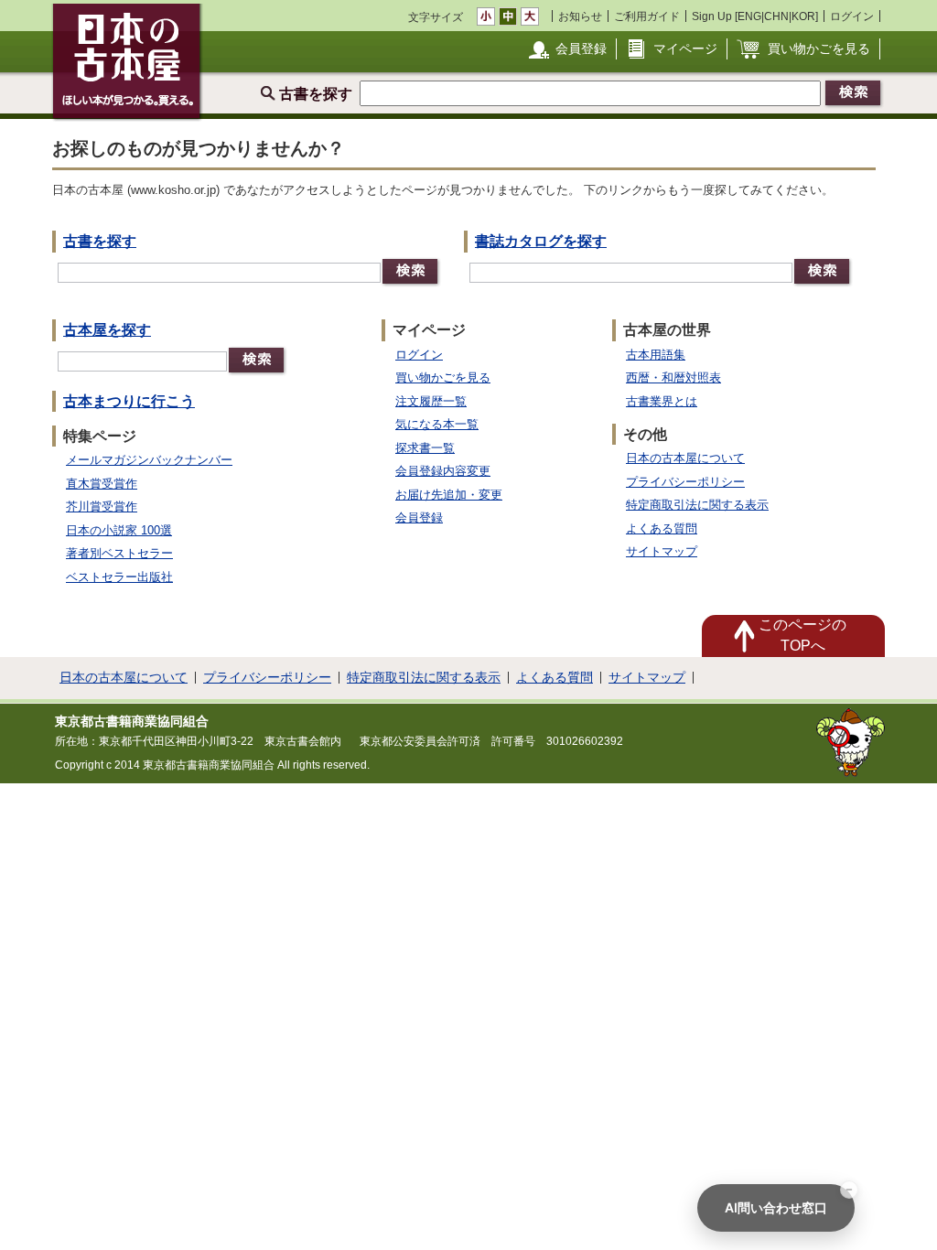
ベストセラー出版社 (119, 577)
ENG (749, 16)
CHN (776, 16)
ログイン (852, 16)
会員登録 (581, 48)
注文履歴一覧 (431, 401)
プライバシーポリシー (685, 482)
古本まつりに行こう (129, 401)
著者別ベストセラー (119, 553)
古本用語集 (655, 354)
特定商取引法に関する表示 (697, 505)
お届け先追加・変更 (448, 494)
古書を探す (99, 241)
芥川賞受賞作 (101, 506)
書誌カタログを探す (541, 241)
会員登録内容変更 (442, 471)
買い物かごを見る (819, 48)
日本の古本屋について (685, 458)
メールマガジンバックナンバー (149, 460)
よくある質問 (661, 528)
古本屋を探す (107, 330)
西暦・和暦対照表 (673, 377)
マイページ (685, 48)
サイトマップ (661, 551)
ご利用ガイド (647, 16)
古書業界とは (661, 401)
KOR (803, 16)
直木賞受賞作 (101, 483)
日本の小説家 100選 (119, 530)
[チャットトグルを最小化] (849, 1189)
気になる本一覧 (437, 424)
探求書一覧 (425, 448)
